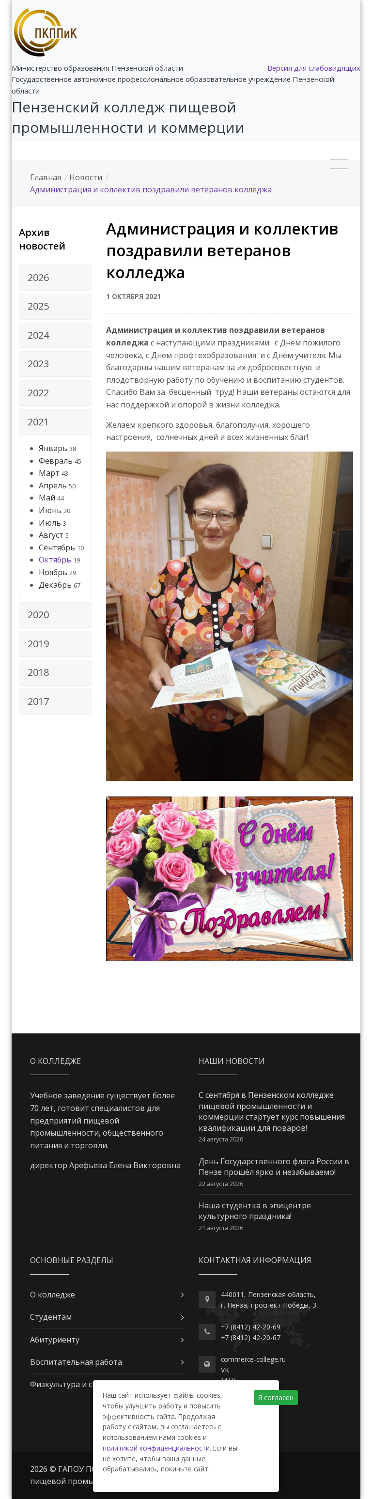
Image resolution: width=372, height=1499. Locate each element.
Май (47, 497)
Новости (85, 177)
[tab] (55, 277)
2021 (38, 421)
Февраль (56, 460)
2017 (38, 701)
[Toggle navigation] (339, 164)
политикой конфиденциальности (156, 1447)
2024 (38, 335)
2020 (38, 614)
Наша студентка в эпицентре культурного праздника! (255, 1210)
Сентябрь (57, 547)
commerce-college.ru (253, 1359)
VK (225, 1369)
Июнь (50, 510)
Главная (45, 177)
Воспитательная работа (76, 1362)
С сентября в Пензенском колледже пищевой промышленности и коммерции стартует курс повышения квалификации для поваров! (272, 1111)
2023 (38, 363)
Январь (53, 448)
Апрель (53, 485)
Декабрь (55, 584)
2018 (38, 672)
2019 (38, 643)
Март (49, 473)
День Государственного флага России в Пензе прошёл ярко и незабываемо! (274, 1166)
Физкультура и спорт (70, 1384)
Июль (50, 522)
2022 (38, 392)
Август (51, 535)
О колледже (52, 1294)
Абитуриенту (54, 1339)
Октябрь (55, 559)
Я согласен (276, 1397)
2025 (38, 305)
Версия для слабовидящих (313, 68)
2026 (38, 277)
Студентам (51, 1317)
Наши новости (232, 1061)
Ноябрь (53, 572)
